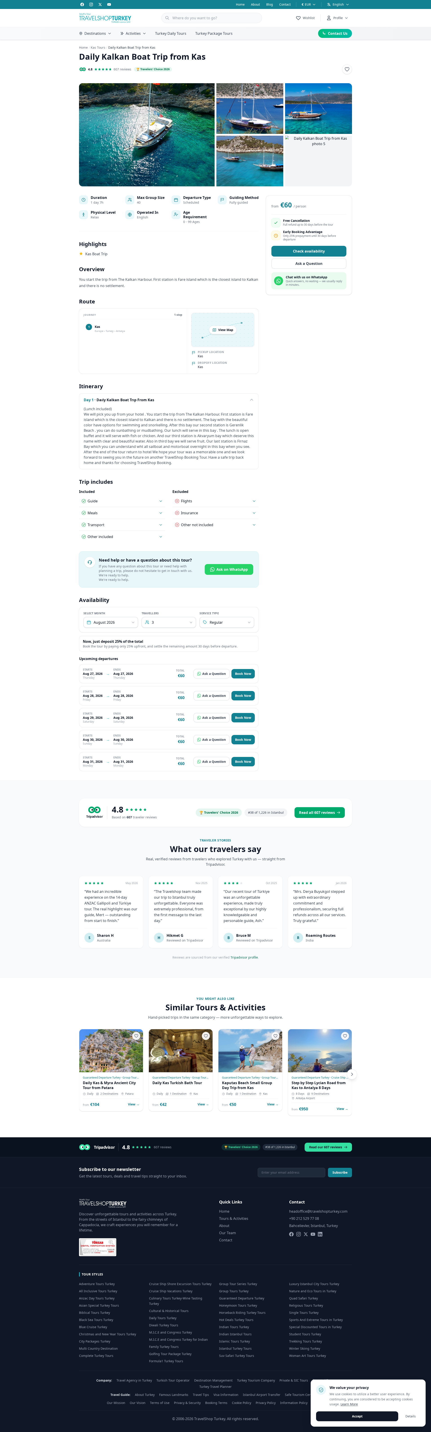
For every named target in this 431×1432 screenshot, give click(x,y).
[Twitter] (100, 4)
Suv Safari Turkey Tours (236, 1356)
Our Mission (116, 1403)
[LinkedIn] (320, 1234)
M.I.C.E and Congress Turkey (170, 1332)
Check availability (309, 251)
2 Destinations (109, 1094)
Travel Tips (201, 1395)
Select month (94, 613)
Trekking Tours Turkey (305, 1341)
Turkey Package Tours (214, 33)
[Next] (352, 1074)
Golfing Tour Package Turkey (170, 1354)
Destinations (95, 33)
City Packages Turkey (94, 1341)
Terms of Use (159, 1403)
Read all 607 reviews (317, 812)
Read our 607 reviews (325, 1147)
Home (240, 4)
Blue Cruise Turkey (93, 1327)
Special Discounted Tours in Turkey (315, 1327)
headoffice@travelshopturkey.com (318, 1211)
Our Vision (137, 1403)
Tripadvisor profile (244, 957)
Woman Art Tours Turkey (307, 1356)
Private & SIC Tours (293, 1380)
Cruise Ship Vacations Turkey (170, 1291)
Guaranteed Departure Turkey (241, 1298)
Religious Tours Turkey (306, 1305)
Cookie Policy (241, 1403)
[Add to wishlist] (347, 69)
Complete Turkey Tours (96, 1356)
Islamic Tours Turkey (234, 1341)
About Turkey (145, 1395)
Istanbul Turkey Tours (235, 1348)
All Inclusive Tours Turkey (98, 1291)
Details (410, 1416)
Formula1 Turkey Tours (166, 1361)
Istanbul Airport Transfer (261, 1395)
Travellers (150, 613)
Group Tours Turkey (233, 1291)
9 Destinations (320, 1094)
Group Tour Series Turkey (238, 1284)
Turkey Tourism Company (256, 1380)
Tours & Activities (233, 1218)
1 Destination (178, 1094)
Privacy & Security (187, 1403)
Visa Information (225, 1395)
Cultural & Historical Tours (169, 1311)
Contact (285, 4)
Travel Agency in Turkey (134, 1380)
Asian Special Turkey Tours (99, 1305)
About (255, 4)
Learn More (349, 1404)
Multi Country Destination (98, 1348)
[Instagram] (91, 4)
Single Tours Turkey (304, 1312)
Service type (209, 613)
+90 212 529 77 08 (304, 1218)
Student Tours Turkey (305, 1334)
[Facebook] (82, 4)
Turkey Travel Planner (215, 1386)
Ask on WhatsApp (232, 569)
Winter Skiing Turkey (304, 1348)
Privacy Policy (266, 1403)
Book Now (243, 673)
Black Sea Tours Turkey (96, 1320)
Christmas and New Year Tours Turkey (107, 1334)
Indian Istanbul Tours (235, 1334)
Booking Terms (216, 1403)
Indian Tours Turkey (234, 1327)
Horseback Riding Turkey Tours (242, 1312)
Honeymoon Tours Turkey (238, 1305)
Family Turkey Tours (164, 1347)
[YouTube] (109, 4)
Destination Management (213, 1380)
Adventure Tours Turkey (97, 1284)
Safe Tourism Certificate (303, 1395)
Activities (133, 33)
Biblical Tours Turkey (94, 1312)
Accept (357, 1416)
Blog (269, 4)
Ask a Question (214, 673)
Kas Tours (98, 47)
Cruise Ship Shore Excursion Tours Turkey (180, 1284)
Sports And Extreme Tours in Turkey (316, 1320)
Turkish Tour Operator (173, 1380)
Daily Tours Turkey (162, 1318)
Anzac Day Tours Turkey (96, 1298)
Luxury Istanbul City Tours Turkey (314, 1284)
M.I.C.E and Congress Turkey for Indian (178, 1339)
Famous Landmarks (173, 1395)
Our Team (227, 1232)
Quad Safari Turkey (303, 1298)
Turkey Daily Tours (170, 33)
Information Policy (294, 1403)
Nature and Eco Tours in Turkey (312, 1291)
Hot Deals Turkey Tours (236, 1320)
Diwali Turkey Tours (163, 1325)
